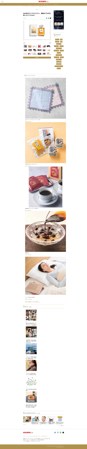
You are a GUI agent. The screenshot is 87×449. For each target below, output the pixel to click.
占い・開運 (53, 4)
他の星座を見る (59, 27)
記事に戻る (37, 57)
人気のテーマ (58, 52)
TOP (23, 6)
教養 (47, 4)
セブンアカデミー (32, 438)
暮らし (39, 4)
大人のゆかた (57, 41)
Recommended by (59, 425)
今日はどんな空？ (56, 50)
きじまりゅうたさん (58, 48)
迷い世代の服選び (59, 61)
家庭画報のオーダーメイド (40, 438)
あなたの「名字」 (56, 57)
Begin (49, 438)
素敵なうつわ (57, 39)
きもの (50, 4)
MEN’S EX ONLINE (46, 438)
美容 (42, 4)
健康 (44, 4)
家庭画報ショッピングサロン (26, 438)
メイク (29, 6)
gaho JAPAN (35, 438)
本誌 (46, 436)
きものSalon (61, 57)
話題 (57, 4)
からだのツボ (61, 50)
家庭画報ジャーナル (58, 59)
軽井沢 (61, 41)
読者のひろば (58, 68)
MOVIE (61, 39)
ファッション (35, 4)
